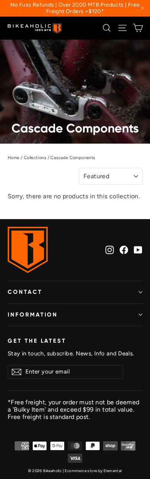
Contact (25, 291)
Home (14, 157)
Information (33, 314)
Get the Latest (37, 340)
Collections (35, 157)
